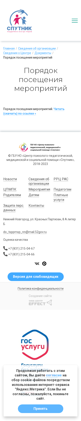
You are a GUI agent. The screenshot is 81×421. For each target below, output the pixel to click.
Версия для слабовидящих (35, 277)
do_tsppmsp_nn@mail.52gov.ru (25, 232)
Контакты (36, 206)
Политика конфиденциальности (41, 288)
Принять (40, 409)
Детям (34, 195)
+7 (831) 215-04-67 (21, 248)
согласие (54, 375)
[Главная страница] (19, 20)
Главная (9, 48)
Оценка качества (15, 239)
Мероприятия (39, 189)
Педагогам (62, 189)
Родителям (12, 195)
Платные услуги (61, 197)
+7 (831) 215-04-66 (21, 254)
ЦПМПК (9, 189)
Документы (43, 53)
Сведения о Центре (17, 53)
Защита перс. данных (13, 208)
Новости (10, 179)
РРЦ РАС (61, 179)
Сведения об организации (37, 48)
